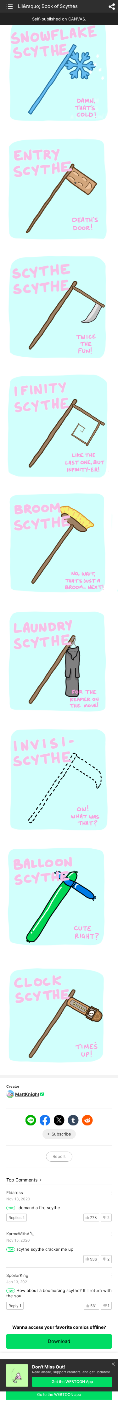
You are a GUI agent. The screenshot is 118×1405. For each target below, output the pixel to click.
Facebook (45, 1120)
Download (59, 1341)
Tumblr (73, 1120)
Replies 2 (16, 1217)
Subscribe (61, 1133)
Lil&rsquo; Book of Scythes (48, 6)
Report (59, 1156)
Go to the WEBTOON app (59, 1394)
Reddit (87, 1120)
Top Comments (21, 1179)
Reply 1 (14, 1305)
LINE (30, 1120)
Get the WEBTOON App (72, 1381)
